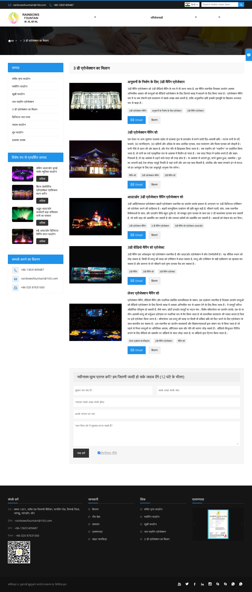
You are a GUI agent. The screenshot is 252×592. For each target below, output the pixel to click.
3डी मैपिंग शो (170, 175)
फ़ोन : (11, 528)
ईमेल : (11, 520)
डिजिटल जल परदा (21, 117)
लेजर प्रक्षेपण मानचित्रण (139, 341)
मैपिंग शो (132, 175)
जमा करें (81, 453)
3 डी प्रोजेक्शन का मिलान (24, 109)
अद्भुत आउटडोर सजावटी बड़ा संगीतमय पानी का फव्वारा (47, 212)
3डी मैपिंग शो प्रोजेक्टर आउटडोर (189, 225)
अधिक (42, 179)
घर (11, 41)
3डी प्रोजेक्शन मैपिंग (137, 110)
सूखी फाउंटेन (18, 94)
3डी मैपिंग (133, 271)
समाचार (95, 524)
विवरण (154, 120)
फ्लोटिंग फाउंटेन (19, 86)
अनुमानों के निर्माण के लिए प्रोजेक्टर (167, 110)
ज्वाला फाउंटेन (19, 124)
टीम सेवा (96, 517)
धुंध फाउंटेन (17, 132)
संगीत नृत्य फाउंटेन (21, 79)
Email (137, 119)
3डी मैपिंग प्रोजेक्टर (195, 110)
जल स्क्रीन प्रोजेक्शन (23, 102)
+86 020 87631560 (32, 287)
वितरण (95, 509)
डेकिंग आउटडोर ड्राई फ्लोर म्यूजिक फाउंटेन (46, 169)
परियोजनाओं (157, 17)
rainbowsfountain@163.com (29, 5)
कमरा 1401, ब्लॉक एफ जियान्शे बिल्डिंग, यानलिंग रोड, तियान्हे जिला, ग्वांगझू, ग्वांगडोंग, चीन (47, 511)
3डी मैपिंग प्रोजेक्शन (163, 341)
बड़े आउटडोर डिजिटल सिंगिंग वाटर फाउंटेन (47, 232)
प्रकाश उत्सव (18, 140)
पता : (10, 509)
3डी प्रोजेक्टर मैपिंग (137, 225)
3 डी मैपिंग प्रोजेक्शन (160, 225)
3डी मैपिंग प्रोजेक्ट (167, 271)
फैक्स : (11, 535)
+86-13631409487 (64, 5)
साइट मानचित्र (99, 539)
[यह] (218, 524)
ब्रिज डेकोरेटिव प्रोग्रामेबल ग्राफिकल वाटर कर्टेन (46, 190)
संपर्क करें (13, 499)
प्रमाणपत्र (97, 531)
